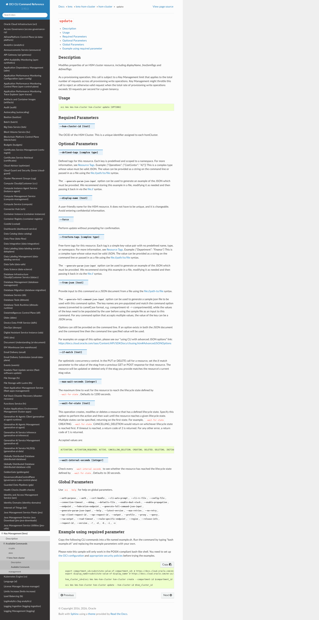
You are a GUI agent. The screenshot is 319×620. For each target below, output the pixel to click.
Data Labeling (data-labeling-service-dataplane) (22, 250)
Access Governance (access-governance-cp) (24, 30)
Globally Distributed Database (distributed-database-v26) (19, 465)
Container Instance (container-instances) (24, 214)
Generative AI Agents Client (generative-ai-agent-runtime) (24, 418)
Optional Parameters (74, 40)
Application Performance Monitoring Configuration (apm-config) (22, 77)
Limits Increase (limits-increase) (19, 591)
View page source (163, 6)
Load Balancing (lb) (13, 596)
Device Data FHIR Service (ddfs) (20, 323)
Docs (61, 6)
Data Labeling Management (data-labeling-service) (21, 258)
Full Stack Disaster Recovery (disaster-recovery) (23, 397)
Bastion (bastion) (12, 117)
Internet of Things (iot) (15, 507)
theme (91, 614)
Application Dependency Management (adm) (23, 69)
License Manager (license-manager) (21, 586)
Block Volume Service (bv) (17, 132)
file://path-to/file (153, 291)
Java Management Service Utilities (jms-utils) (24, 527)
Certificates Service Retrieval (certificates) (18, 159)
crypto (12, 548)
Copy (165, 564)
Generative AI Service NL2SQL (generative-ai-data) (19, 450)
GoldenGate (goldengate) (16, 472)
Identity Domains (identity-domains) (22, 502)
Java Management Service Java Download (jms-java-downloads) (20, 519)
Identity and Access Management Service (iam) (21, 496)
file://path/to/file (100, 173)
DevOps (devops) (12, 327)
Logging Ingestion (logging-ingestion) (22, 606)
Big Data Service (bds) (15, 127)
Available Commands (16, 543)
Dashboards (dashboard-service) (20, 229)
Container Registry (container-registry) (23, 219)
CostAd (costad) (12, 224)
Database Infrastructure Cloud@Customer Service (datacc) (21, 276)
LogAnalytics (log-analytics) (17, 601)
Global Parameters (73, 44)
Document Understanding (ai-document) (24, 342)
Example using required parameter (82, 48)
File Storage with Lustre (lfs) (18, 383)
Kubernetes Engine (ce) (15, 576)
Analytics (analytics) (14, 45)
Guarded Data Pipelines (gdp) (19, 485)
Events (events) (11, 365)
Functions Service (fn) (15, 403)
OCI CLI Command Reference (26, 4)
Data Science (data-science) (18, 269)
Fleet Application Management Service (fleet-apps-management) (23, 389)
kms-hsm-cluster (17, 558)
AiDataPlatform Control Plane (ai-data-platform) (23, 38)
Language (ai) (10, 581)
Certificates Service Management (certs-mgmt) (24, 151)
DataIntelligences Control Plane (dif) (22, 313)
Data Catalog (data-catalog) (18, 234)
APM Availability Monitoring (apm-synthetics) (21, 61)
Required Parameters (74, 36)
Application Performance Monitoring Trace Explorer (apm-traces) (22, 93)
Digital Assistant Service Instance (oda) (23, 332)
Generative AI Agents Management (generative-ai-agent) (22, 426)
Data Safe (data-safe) (14, 264)
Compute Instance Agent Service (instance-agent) (20, 190)
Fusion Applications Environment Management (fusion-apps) (21, 410)
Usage (66, 32)
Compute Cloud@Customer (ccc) (20, 183)
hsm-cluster (105, 6)
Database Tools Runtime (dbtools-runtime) (21, 306)
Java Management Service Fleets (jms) (23, 512)
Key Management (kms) (16, 533)
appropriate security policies (106, 555)
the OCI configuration (71, 555)
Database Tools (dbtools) (16, 300)
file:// (90, 189)
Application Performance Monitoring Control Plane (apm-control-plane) (22, 85)
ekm (11, 553)
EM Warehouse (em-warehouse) (20, 347)
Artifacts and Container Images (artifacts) (20, 101)
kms (70, 6)
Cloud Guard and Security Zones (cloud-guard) (24, 172)
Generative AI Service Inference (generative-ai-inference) (20, 434)
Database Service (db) (15, 295)
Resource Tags (86, 165)
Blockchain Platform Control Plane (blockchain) (21, 138)
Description (12, 538)
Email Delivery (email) (15, 352)
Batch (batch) (11, 122)
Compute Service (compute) (18, 204)
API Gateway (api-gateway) (17, 55)
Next (166, 595)
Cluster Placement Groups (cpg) (20, 178)
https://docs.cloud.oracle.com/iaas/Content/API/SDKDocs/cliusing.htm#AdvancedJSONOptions (114, 343)
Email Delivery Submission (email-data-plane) (23, 359)
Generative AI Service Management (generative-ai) (22, 442)
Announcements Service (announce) (22, 50)
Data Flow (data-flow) (15, 239)
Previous (68, 595)
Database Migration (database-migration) (25, 290)
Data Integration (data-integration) (21, 244)
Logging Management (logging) (19, 611)
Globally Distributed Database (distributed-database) (19, 458)
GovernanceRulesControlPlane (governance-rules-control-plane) (20, 478)
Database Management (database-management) (21, 283)
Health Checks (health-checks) (19, 490)
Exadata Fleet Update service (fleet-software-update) (22, 371)
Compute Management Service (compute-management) (19, 198)
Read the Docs (118, 614)
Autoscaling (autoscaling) (16, 112)
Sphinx (75, 614)
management (15, 572)
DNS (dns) (9, 337)
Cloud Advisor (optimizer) (17, 165)
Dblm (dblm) (10, 318)
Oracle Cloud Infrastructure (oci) (20, 24)
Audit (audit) (10, 107)
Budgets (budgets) (13, 145)
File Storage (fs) (12, 378)
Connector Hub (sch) (14, 209)
